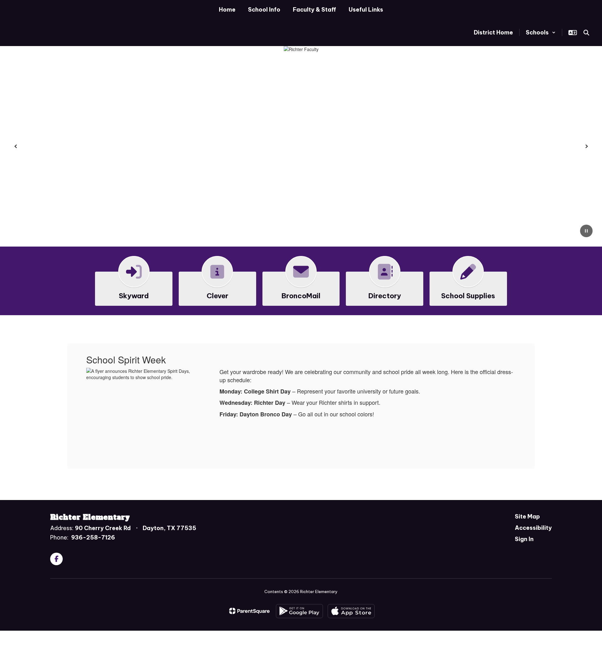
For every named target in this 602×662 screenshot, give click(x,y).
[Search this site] (586, 32)
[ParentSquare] (249, 611)
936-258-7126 (93, 537)
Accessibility (533, 527)
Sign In (524, 539)
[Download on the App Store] (351, 611)
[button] (541, 32)
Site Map (527, 516)
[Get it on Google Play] (299, 611)
